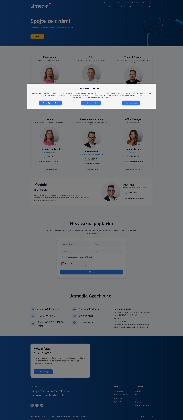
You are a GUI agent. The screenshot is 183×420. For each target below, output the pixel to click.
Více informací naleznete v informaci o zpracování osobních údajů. (91, 97)
